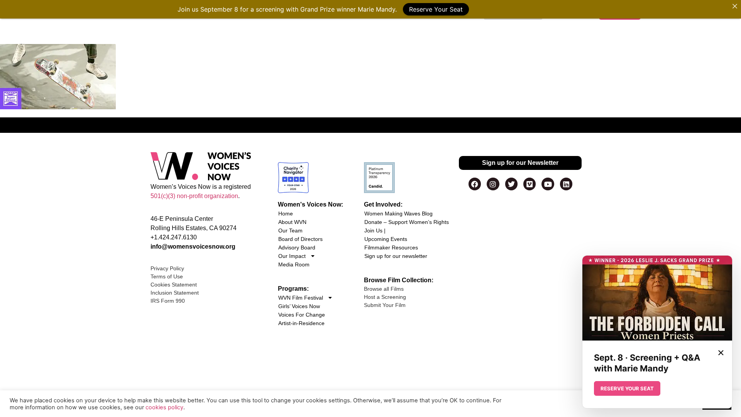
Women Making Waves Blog (398, 213)
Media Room (294, 264)
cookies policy (164, 407)
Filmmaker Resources (391, 247)
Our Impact (292, 256)
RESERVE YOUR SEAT (627, 388)
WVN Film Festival (300, 298)
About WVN (292, 222)
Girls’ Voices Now (299, 306)
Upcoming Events (385, 239)
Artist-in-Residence (301, 323)
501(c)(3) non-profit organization (194, 196)
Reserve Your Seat (436, 9)
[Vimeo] (529, 184)
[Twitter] (511, 184)
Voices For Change (301, 315)
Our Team (290, 230)
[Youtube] (547, 184)
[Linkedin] (566, 184)
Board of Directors (300, 239)
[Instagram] (493, 184)
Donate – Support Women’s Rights (406, 222)
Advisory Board (296, 247)
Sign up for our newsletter (395, 256)
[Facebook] (475, 184)
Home (285, 213)
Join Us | (375, 230)
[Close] (735, 6)
